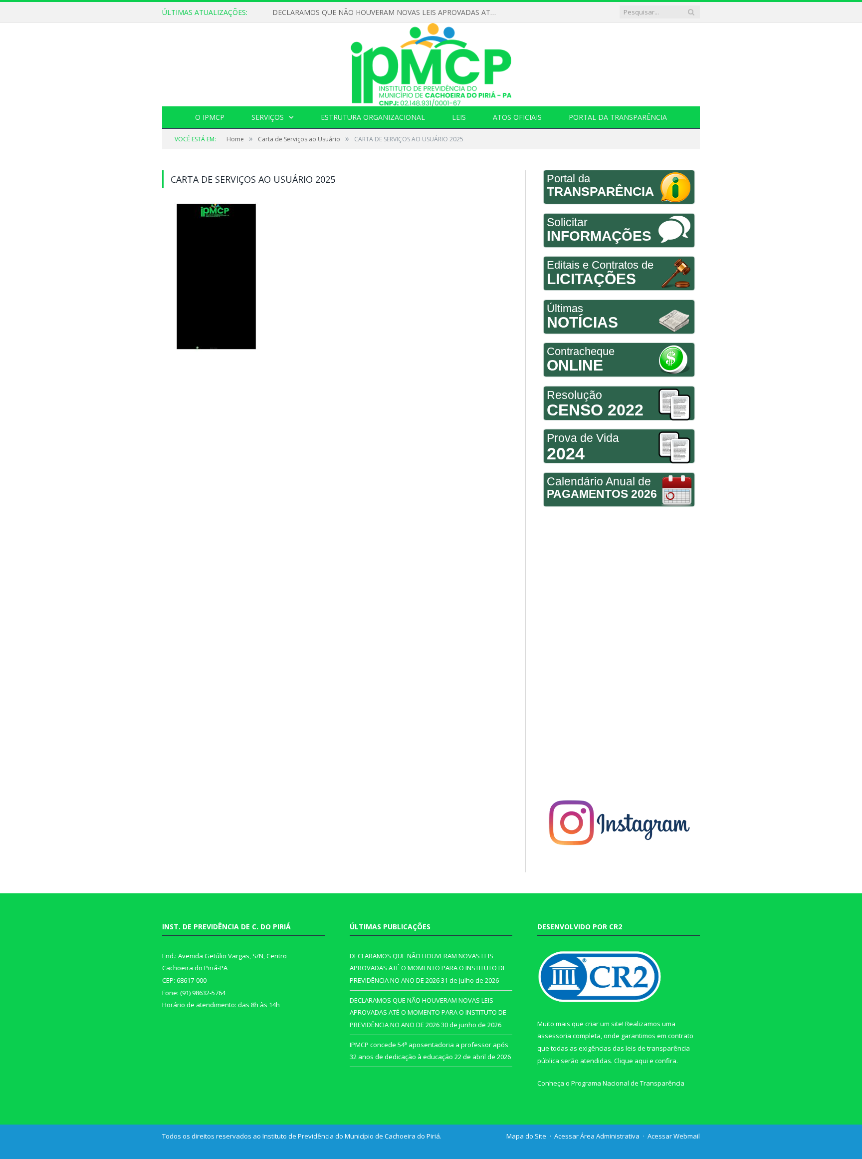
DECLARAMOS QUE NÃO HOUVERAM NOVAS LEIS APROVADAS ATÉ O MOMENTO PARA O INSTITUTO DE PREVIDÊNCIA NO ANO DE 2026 (387, 12)
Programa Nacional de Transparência (627, 1083)
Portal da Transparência (618, 117)
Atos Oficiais (517, 117)
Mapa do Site (526, 1136)
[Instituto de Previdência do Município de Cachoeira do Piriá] (431, 62)
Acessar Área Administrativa (597, 1136)
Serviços (267, 117)
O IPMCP (209, 117)
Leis (459, 117)
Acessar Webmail (673, 1136)
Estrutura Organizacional (373, 117)
